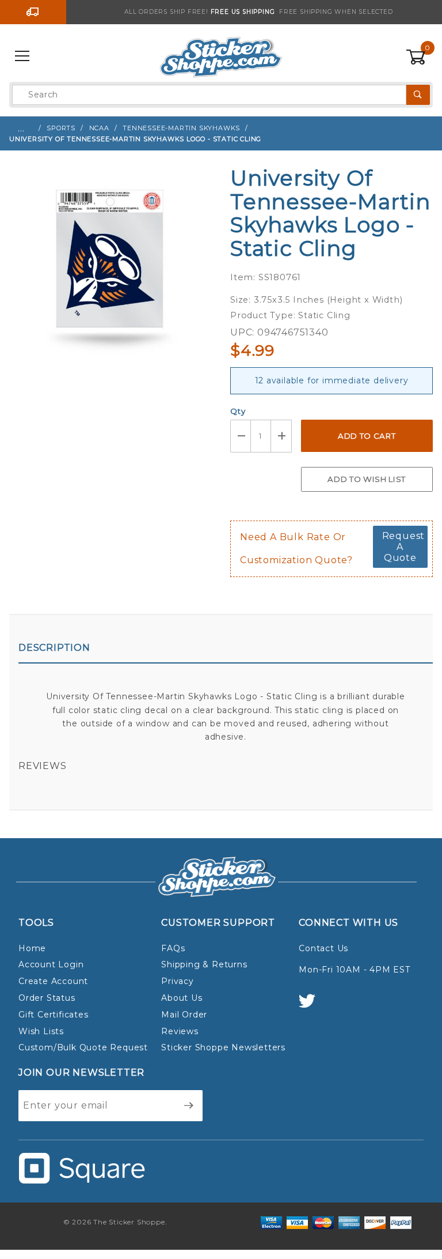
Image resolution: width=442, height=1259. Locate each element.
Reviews (42, 765)
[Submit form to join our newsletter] (189, 1105)
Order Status (46, 998)
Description (54, 647)
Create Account (53, 981)
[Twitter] (312, 1006)
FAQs (173, 948)
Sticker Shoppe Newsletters (223, 1047)
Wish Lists (41, 1031)
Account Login (50, 964)
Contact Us (323, 948)
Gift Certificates (53, 1014)
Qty (237, 411)
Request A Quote (403, 546)
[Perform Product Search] (418, 95)
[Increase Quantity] (281, 436)
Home (32, 948)
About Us (181, 998)
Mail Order (184, 1014)
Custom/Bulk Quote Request (83, 1047)
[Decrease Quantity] (240, 436)
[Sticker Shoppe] (220, 56)
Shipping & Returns (204, 964)
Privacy (177, 981)
